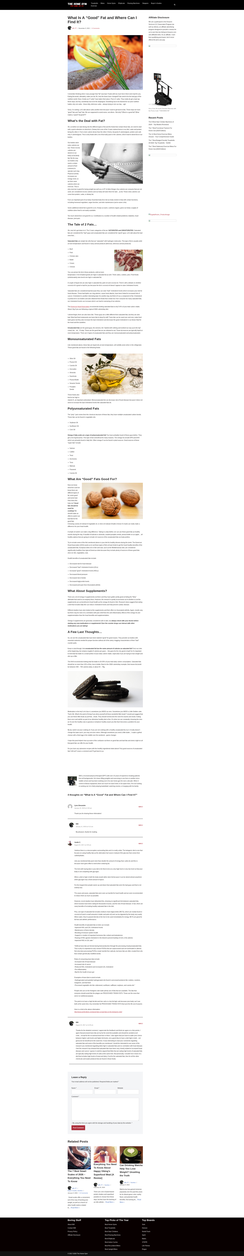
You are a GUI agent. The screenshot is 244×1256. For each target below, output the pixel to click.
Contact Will (72, 1228)
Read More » (75, 1208)
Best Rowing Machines (112, 1235)
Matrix (144, 1238)
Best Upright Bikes (111, 1249)
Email (96, 1088)
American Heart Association (80, 306)
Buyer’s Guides (156, 3)
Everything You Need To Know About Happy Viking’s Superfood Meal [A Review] (105, 1171)
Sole (143, 1224)
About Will (71, 1224)
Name (74, 1088)
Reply (141, 807)
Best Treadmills (110, 1228)
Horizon (144, 1228)
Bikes (102, 3)
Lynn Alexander (80, 805)
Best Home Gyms (111, 1224)
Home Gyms (111, 3)
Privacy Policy (72, 1231)
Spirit (144, 1235)
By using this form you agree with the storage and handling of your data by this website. (102, 1123)
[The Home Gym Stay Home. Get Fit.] (78, 4)
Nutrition (80, 1190)
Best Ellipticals (110, 1238)
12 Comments (83, 1193)
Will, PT (74, 28)
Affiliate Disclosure (74, 1235)
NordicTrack (146, 1231)
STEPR (144, 1242)
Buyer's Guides (72, 1190)
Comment (75, 1096)
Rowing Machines (133, 3)
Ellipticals (121, 3)
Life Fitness (146, 1245)
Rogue (144, 1249)
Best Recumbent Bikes (112, 1245)
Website (120, 1088)
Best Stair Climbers (111, 1231)
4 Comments (96, 28)
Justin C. (77, 842)
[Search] (174, 4)
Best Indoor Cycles (111, 1242)
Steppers (145, 3)
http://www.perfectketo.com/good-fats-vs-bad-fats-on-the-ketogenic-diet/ (98, 1012)
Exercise (94, 6)
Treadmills (94, 3)
